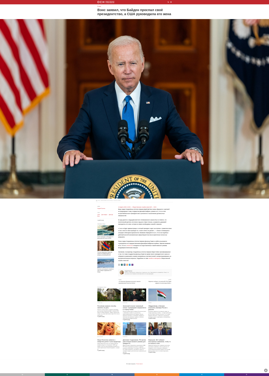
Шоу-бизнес (100, 336)
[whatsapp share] (122, 265)
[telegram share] (130, 265)
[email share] (119, 265)
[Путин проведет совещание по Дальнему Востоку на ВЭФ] (105, 230)
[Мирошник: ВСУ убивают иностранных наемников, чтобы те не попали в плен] (160, 328)
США (98, 214)
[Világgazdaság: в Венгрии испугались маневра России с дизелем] (160, 295)
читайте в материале (155, 258)
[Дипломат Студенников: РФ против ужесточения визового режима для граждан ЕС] (134, 328)
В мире (99, 6)
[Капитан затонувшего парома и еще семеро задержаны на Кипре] (105, 263)
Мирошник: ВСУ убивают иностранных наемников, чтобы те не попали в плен (159, 341)
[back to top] (266, 370)
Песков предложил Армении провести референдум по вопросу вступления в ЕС (104, 254)
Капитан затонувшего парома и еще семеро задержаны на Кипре (105, 270)
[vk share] (124, 265)
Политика (125, 302)
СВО (149, 336)
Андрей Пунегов (128, 270)
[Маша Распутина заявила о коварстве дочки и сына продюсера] (109, 328)
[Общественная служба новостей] (105, 2)
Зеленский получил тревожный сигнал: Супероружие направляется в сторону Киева (134, 307)
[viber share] (132, 265)
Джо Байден (104, 214)
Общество (99, 302)
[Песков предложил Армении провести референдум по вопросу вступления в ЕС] (105, 246)
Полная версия (139, 363)
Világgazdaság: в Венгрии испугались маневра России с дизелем (158, 307)
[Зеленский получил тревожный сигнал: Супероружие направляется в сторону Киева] (134, 295)
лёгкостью (130, 245)
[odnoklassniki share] (127, 265)
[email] (22, 374)
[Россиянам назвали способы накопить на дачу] (109, 295)
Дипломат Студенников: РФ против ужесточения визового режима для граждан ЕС (134, 341)
